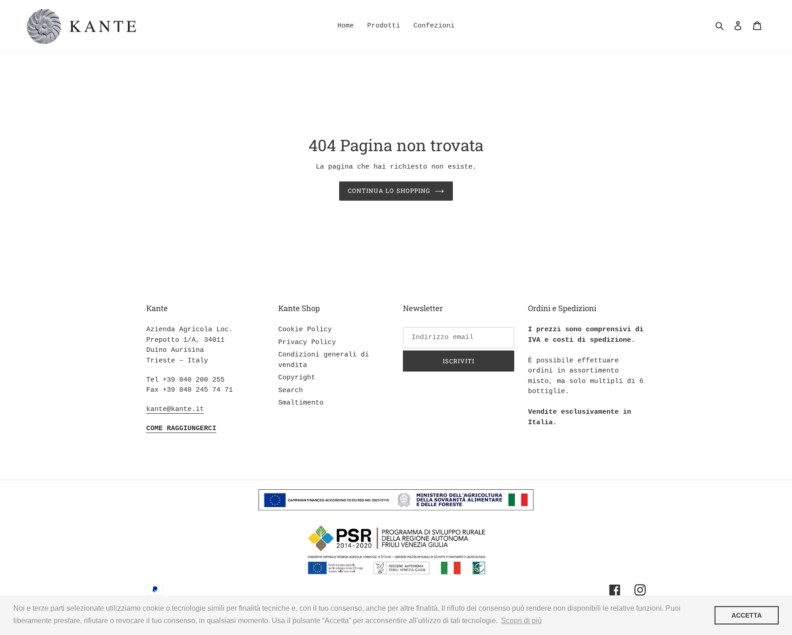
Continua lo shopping (389, 190)
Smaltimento (301, 403)
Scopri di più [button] (521, 620)
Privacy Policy (307, 342)
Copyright (296, 378)
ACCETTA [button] (747, 615)
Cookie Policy (305, 330)
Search (290, 390)
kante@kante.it (175, 409)
